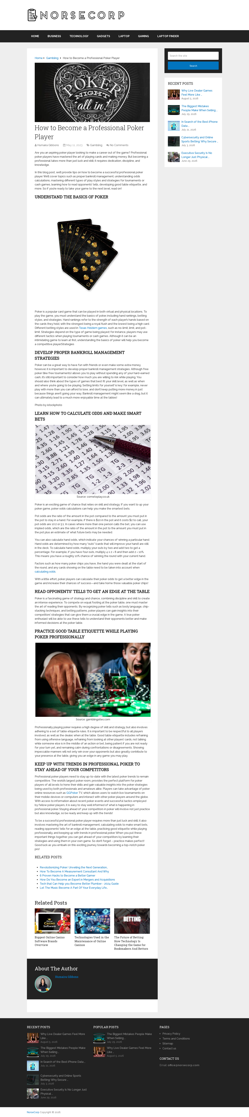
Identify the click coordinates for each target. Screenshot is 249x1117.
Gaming (143, 36)
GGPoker (72, 792)
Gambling (96, 145)
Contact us (169, 1048)
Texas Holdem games (93, 328)
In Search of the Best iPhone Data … (199, 123)
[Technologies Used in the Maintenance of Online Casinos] (92, 921)
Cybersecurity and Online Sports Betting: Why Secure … (199, 139)
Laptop (124, 36)
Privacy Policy (171, 1033)
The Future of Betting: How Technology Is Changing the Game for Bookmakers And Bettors (131, 942)
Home (35, 36)
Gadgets (103, 36)
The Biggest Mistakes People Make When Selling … (199, 108)
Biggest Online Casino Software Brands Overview (50, 941)
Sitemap (167, 1043)
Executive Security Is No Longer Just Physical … (196, 155)
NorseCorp (33, 1112)
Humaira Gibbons (48, 145)
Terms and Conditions (176, 1038)
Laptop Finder (168, 36)
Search (193, 65)
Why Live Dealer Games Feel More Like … (196, 92)
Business (54, 36)
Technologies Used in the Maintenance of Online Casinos (92, 941)
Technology (78, 36)
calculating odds (45, 571)
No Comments (119, 145)
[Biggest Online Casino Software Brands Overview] (52, 921)
